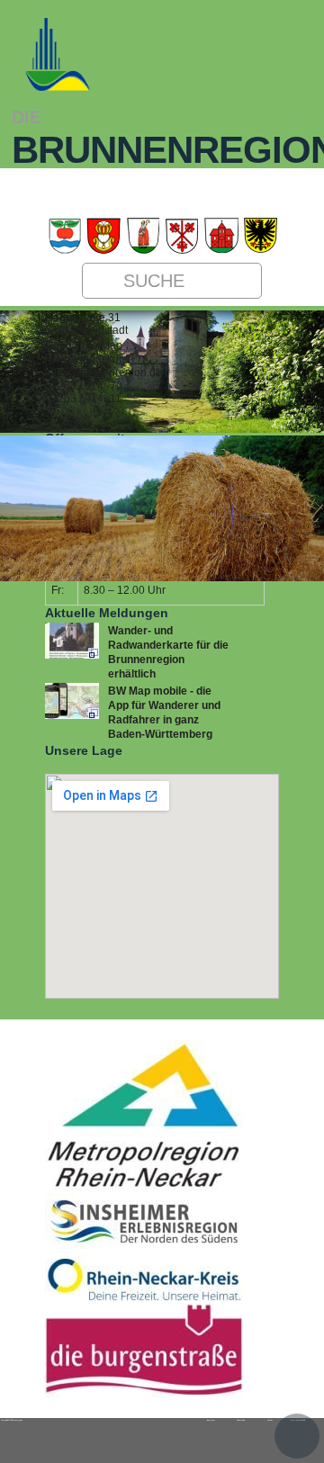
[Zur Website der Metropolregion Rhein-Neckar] (144, 1186)
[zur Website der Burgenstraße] (144, 1393)
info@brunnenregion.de (103, 372)
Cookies (270, 1420)
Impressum (210, 1420)
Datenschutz (241, 1420)
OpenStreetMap (83, 345)
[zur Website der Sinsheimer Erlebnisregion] (144, 1245)
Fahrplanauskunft (87, 359)
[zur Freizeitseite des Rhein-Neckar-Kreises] (144, 1297)
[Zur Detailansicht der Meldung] (72, 655)
